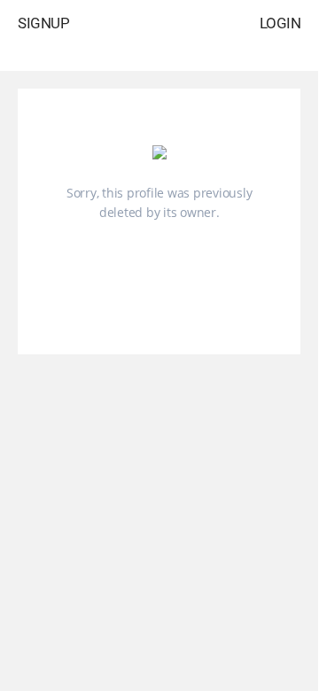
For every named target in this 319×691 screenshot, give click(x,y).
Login (280, 23)
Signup (43, 23)
